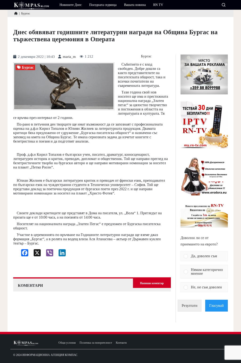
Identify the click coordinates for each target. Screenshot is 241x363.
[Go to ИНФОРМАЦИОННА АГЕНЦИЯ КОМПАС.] (16, 13)
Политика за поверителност (96, 342)
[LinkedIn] (60, 254)
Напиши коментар (152, 283)
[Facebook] (23, 254)
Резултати (189, 306)
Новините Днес (71, 5)
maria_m (69, 57)
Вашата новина (135, 5)
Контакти (121, 342)
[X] (35, 254)
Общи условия (67, 342)
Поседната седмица (102, 5)
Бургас (146, 56)
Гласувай (216, 306)
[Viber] (48, 254)
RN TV (158, 5)
